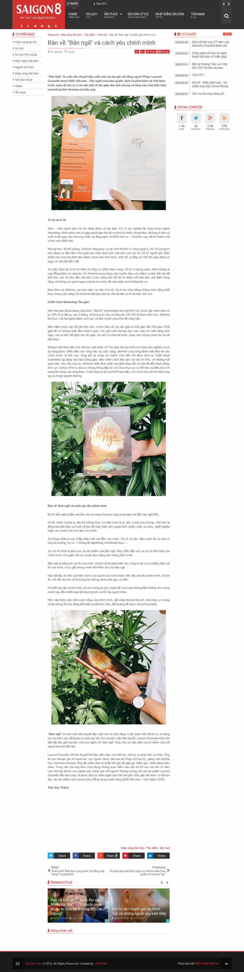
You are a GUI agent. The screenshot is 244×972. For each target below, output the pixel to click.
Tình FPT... (198, 75)
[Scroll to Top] (226, 963)
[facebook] (21, 26)
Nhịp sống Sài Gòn (170, 15)
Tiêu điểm (152, 848)
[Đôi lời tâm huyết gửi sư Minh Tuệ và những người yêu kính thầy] (139, 905)
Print (153, 52)
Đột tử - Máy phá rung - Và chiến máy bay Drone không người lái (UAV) (210, 86)
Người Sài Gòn (24, 67)
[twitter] (35, 26)
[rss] (56, 26)
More (227, 34)
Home (73, 15)
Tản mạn (198, 15)
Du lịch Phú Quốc (26, 54)
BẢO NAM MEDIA (206, 963)
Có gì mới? (189, 34)
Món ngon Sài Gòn (27, 61)
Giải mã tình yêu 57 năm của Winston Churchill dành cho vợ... (210, 45)
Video (18, 86)
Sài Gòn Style (138, 15)
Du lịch (91, 15)
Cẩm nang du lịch (26, 42)
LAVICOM (100, 963)
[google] (28, 26)
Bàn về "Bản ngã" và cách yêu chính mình (102, 42)
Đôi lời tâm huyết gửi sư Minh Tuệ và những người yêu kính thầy (139, 911)
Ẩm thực (111, 15)
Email (165, 52)
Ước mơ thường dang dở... (209, 93)
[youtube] (49, 26)
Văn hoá (165, 848)
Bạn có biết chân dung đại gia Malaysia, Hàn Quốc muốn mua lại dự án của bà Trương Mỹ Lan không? (76, 907)
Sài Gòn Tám (34, 963)
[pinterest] (42, 26)
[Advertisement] (109, 65)
